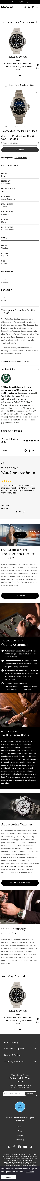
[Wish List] (37, 93)
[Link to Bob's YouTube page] (25, 1147)
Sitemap (20, 1135)
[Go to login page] (29, 7)
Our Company (11, 1042)
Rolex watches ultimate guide (16, 866)
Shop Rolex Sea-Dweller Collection (15, 361)
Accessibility (19, 1139)
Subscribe (31, 1094)
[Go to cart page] (33, 7)
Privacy (19, 1127)
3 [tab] (23, 511)
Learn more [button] (30, 1172)
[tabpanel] (20, 495)
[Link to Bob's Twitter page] (9, 1147)
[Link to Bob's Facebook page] (14, 1147)
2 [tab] (20, 511)
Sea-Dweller (6, 184)
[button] (15, 126)
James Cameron (8, 199)
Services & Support (14, 1048)
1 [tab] (16, 511)
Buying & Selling (12, 1055)
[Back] (6, 85)
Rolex (3, 176)
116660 (4, 191)
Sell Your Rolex (21, 158)
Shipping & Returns (14, 1061)
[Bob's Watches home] (7, 7)
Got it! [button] (8, 1177)
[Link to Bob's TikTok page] (31, 1147)
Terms (20, 1131)
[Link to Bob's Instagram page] (19, 1147)
